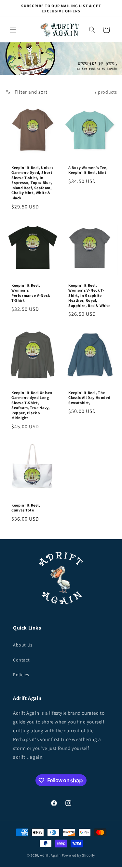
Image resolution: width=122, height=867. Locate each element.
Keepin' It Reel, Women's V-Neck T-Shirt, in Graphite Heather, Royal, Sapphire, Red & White (89, 295)
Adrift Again (50, 855)
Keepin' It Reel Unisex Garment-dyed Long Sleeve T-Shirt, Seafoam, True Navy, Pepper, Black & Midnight (31, 405)
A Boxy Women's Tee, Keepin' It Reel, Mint (88, 170)
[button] (13, 30)
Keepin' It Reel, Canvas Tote (25, 508)
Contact (21, 660)
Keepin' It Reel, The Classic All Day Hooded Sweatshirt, (89, 397)
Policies (21, 674)
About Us (23, 645)
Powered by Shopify (78, 855)
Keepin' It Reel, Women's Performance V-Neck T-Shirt (30, 292)
